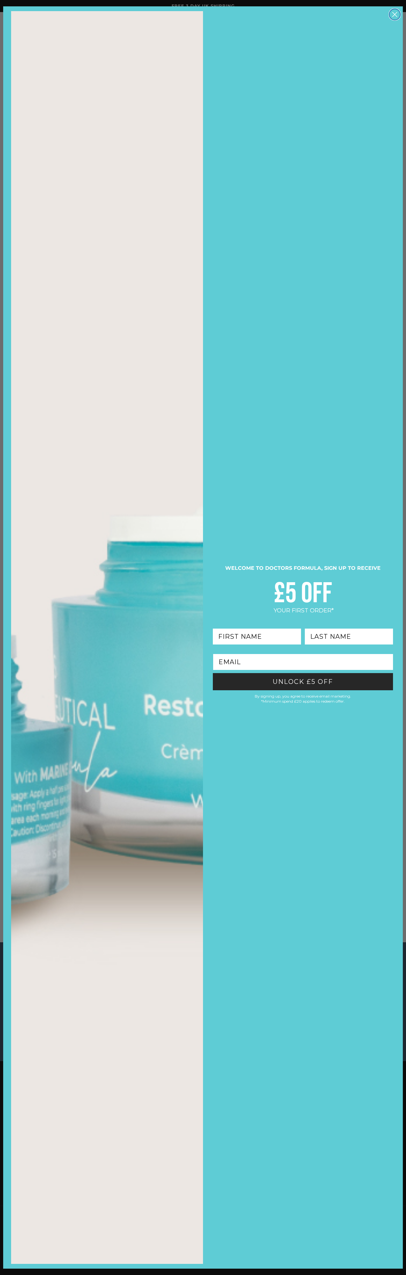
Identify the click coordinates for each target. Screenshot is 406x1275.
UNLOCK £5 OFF (303, 681)
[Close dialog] (394, 14)
